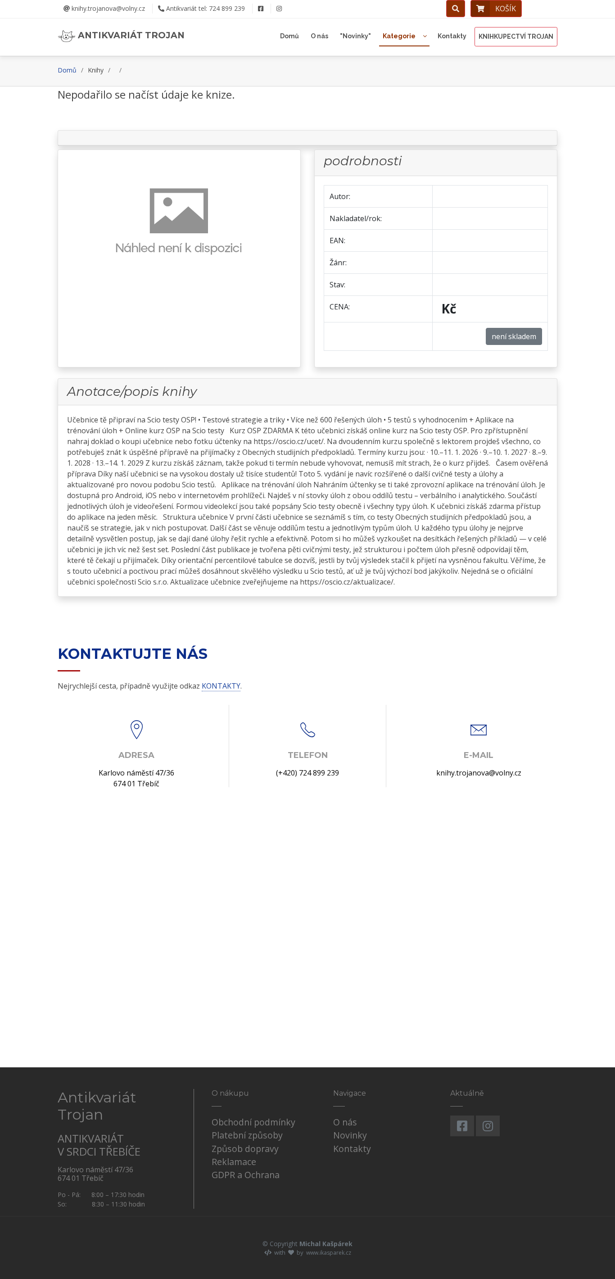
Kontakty (452, 36)
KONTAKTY (221, 686)
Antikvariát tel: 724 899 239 (204, 8)
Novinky (350, 1135)
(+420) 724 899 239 (307, 773)
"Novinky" (355, 36)
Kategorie (399, 36)
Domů (289, 36)
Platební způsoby (247, 1135)
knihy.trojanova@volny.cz (107, 8)
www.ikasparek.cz (328, 1252)
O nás (319, 36)
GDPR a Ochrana (246, 1175)
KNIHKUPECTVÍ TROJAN (516, 36)
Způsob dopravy (245, 1149)
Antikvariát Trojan (130, 35)
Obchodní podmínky (253, 1122)
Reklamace (234, 1162)
